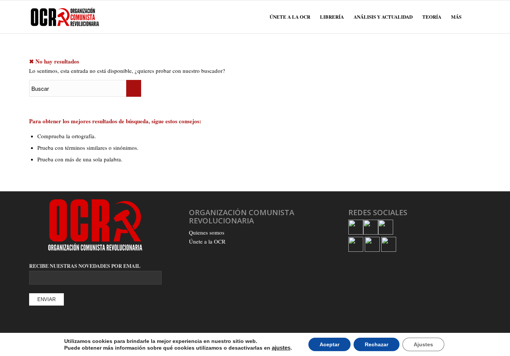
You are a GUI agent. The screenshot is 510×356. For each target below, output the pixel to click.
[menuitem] (290, 16)
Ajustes (423, 344)
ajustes (281, 348)
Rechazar (376, 344)
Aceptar (329, 344)
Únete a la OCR (207, 241)
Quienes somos (206, 232)
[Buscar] (473, 16)
